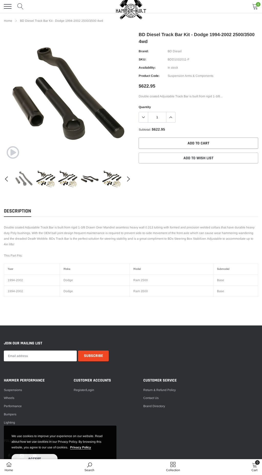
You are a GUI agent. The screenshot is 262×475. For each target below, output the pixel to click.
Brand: (144, 51)
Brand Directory (154, 406)
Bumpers (10, 414)
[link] (12, 152)
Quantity (145, 107)
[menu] (8, 6)
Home (8, 21)
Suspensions (13, 390)
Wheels (9, 398)
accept (34, 459)
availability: (147, 67)
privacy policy (80, 447)
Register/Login (84, 390)
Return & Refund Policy (159, 390)
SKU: (142, 59)
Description (17, 211)
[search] (20, 6)
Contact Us (151, 398)
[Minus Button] (143, 117)
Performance (13, 406)
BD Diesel (175, 51)
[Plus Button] (170, 117)
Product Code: (149, 76)
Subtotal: (145, 129)
